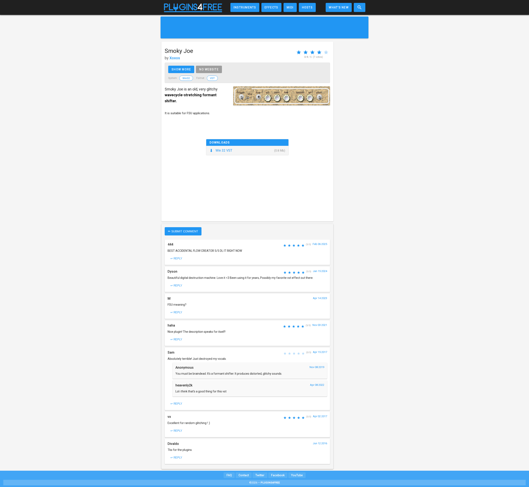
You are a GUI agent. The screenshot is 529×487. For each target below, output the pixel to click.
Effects (271, 7)
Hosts (307, 7)
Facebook (278, 475)
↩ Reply (176, 258)
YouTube (297, 475)
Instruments (245, 7)
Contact (243, 475)
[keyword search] (359, 7)
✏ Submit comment (183, 231)
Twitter (259, 475)
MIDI (290, 7)
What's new (339, 7)
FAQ (229, 475)
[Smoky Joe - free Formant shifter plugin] (281, 95)
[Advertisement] (264, 27)
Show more (181, 69)
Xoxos (174, 58)
